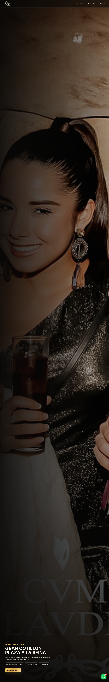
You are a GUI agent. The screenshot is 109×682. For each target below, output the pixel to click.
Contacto (102, 3)
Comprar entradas (81, 3)
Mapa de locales (92, 3)
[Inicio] (8, 3)
